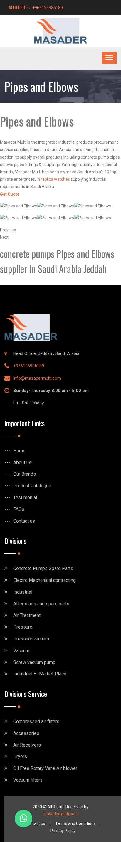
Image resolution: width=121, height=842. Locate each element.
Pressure (22, 627)
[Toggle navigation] (109, 58)
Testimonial (25, 497)
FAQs (18, 509)
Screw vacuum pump (34, 662)
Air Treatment (27, 615)
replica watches (55, 179)
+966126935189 (47, 7)
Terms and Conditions (75, 823)
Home (19, 451)
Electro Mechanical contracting (44, 580)
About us (22, 462)
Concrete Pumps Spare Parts (43, 568)
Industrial (22, 592)
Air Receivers (27, 745)
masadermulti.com (60, 813)
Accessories (26, 733)
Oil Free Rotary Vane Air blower (45, 768)
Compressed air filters (36, 721)
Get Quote (9, 194)
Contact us (24, 521)
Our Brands (24, 474)
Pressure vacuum (31, 639)
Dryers (20, 756)
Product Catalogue (32, 486)
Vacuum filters (28, 780)
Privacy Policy (62, 830)
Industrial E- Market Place (39, 674)
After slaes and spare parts (41, 604)
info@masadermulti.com (37, 378)
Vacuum (21, 650)
